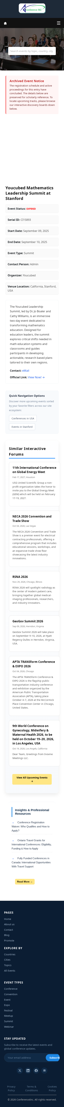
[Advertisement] (32, 151)
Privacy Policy (11, 1088)
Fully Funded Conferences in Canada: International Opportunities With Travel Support (31, 862)
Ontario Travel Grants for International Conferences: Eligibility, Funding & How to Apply (32, 844)
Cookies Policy (52, 1088)
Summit (8, 1021)
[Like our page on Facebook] (36, 1070)
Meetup (8, 1015)
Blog (6, 935)
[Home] (5, 23)
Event (7, 999)
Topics (7, 965)
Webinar (9, 1026)
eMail (25, 370)
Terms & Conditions (31, 1088)
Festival (8, 1010)
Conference (10, 988)
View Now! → (36, 377)
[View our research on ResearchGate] (44, 1070)
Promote (9, 940)
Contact (8, 929)
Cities (7, 959)
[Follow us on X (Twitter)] (20, 1070)
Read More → (25, 881)
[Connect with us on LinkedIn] (28, 1070)
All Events (9, 970)
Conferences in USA (23, 418)
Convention (10, 994)
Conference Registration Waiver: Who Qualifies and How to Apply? (30, 826)
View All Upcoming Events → (32, 779)
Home (7, 919)
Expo (7, 1005)
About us (9, 924)
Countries (9, 954)
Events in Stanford (22, 426)
